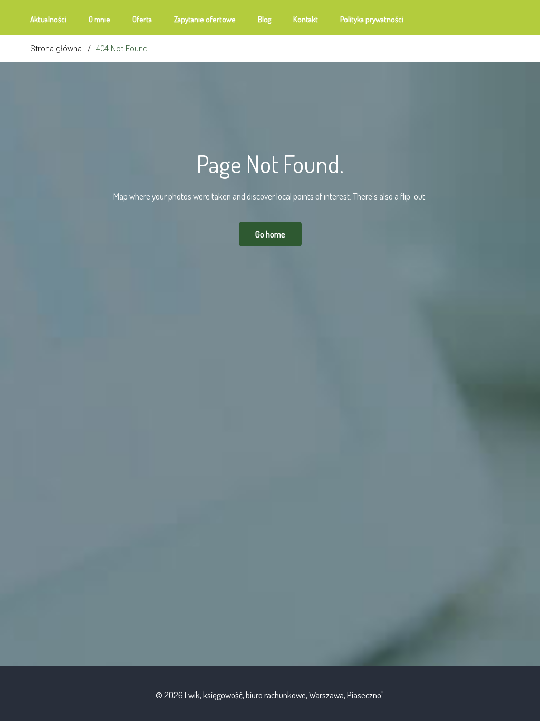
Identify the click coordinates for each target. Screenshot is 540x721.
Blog (264, 19)
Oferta (142, 19)
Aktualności (48, 19)
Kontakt (305, 19)
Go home (270, 234)
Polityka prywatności (371, 19)
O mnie (99, 19)
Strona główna (56, 48)
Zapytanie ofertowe (205, 19)
